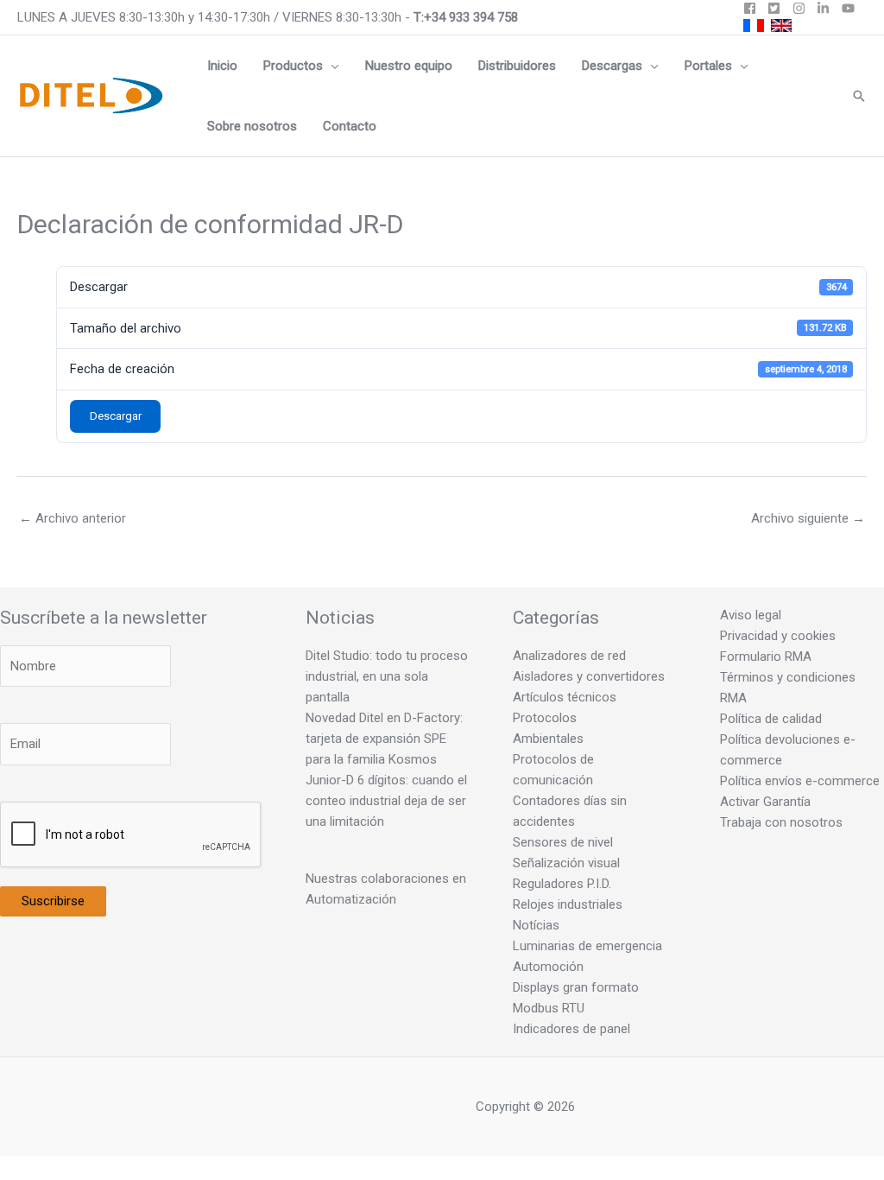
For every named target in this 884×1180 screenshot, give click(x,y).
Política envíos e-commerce (800, 781)
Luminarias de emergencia (587, 946)
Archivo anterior (72, 518)
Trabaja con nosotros (781, 822)
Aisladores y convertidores (589, 676)
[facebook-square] (754, 8)
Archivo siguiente (808, 518)
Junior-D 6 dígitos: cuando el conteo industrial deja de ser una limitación (386, 800)
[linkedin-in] (827, 8)
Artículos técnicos (564, 697)
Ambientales (548, 738)
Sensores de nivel (563, 842)
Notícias (536, 925)
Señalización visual (566, 863)
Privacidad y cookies (778, 636)
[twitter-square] (778, 8)
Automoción (548, 966)
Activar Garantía (765, 801)
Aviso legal (750, 615)
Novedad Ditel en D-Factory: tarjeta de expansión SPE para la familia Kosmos (384, 738)
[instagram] (803, 8)
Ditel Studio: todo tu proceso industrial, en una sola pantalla (387, 676)
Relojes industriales (567, 904)
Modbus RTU (548, 1008)
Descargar (116, 415)
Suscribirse (53, 901)
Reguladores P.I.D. (562, 883)
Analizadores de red (569, 655)
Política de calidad (771, 718)
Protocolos (545, 718)
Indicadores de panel (571, 1029)
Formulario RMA (765, 656)
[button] (331, 65)
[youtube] (850, 8)
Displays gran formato (576, 987)
